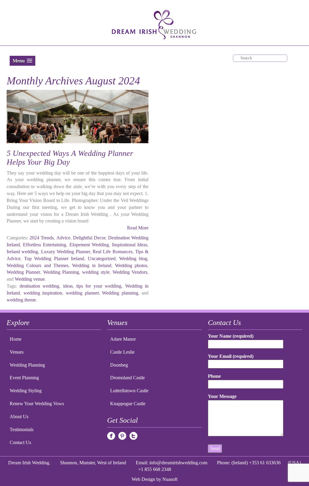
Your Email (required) (230, 356)
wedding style (95, 272)
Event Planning (24, 377)
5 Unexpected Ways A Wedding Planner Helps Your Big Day (70, 157)
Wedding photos (131, 265)
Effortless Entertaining (44, 244)
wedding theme (21, 299)
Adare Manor (123, 339)
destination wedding (39, 286)
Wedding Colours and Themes (37, 265)
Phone (214, 376)
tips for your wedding (98, 286)
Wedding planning (120, 292)
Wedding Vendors (130, 272)
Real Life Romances (112, 251)
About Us (19, 416)
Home (15, 339)
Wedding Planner (23, 272)
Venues (17, 352)
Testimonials (21, 429)
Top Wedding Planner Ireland (54, 258)
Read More (137, 227)
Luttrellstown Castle (129, 390)
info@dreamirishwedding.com (178, 462)
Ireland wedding (22, 251)
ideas (68, 286)
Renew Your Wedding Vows (37, 403)
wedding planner (82, 292)
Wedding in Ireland (91, 265)
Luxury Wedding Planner (65, 251)
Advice (63, 237)
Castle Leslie (122, 352)
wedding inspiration (43, 292)
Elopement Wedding (89, 244)
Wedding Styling (26, 390)
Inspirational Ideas (129, 244)
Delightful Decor (89, 237)
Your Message (222, 396)
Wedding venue (30, 279)
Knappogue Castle (127, 403)
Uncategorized (102, 258)
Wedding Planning (61, 272)
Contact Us (20, 442)
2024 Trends (42, 237)
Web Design (143, 479)
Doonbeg (119, 365)
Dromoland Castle (127, 377)
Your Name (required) (230, 336)
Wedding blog (133, 258)
